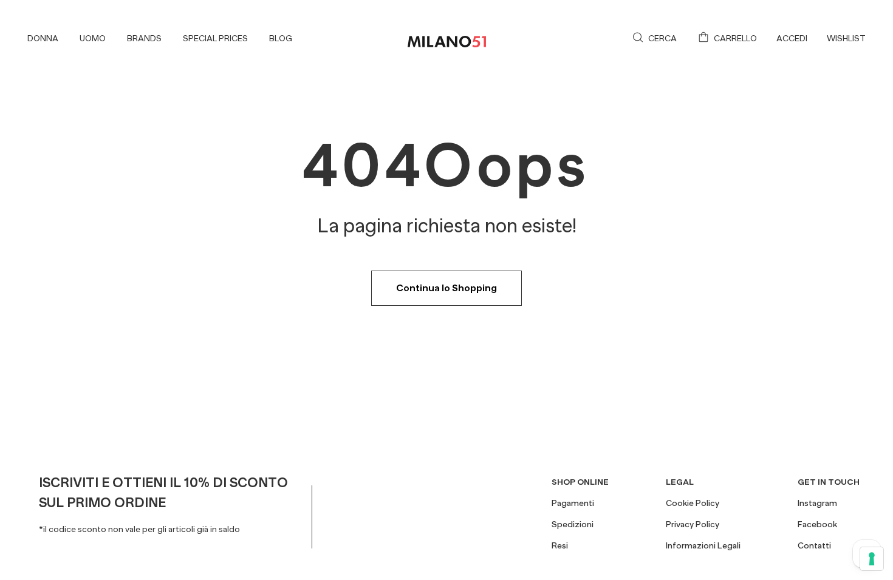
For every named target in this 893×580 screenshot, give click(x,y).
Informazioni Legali (703, 545)
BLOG (280, 38)
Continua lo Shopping (446, 288)
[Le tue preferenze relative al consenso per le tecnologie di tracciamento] (871, 558)
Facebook (817, 524)
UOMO (93, 38)
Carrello (735, 38)
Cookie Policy (692, 503)
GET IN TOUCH (829, 482)
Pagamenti (573, 503)
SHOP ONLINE (580, 482)
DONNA (42, 38)
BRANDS (144, 38)
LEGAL (680, 482)
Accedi (791, 38)
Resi (560, 545)
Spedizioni (573, 524)
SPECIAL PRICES (215, 38)
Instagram (817, 503)
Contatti (814, 545)
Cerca (662, 38)
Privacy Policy (692, 524)
